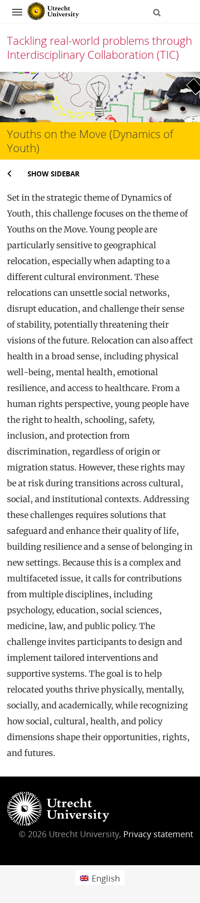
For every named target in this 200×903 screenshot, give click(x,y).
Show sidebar (53, 173)
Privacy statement (158, 834)
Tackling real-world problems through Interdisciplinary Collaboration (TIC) (99, 47)
